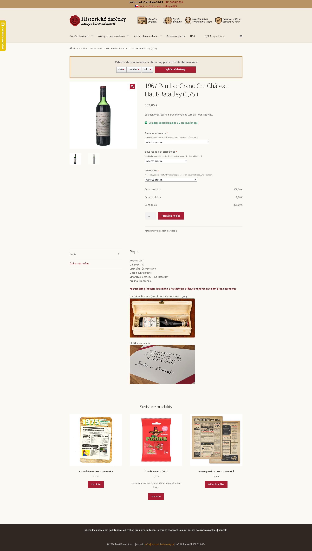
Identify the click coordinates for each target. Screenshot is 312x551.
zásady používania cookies (202, 530)
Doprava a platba (175, 36)
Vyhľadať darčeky (175, 69)
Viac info (95, 484)
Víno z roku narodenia (145, 36)
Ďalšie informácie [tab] (79, 263)
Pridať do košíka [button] (216, 484)
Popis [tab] (73, 254)
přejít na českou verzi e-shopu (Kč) (157, 6)
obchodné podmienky (96, 530)
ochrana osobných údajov (172, 530)
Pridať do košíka (171, 215)
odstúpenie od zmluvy (122, 530)
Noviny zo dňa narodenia (111, 36)
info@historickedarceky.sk (159, 544)
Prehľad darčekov (79, 36)
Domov (76, 48)
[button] (132, 86)
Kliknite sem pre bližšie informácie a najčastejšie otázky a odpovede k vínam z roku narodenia (183, 288)
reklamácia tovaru (146, 530)
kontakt (223, 530)
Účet (192, 36)
